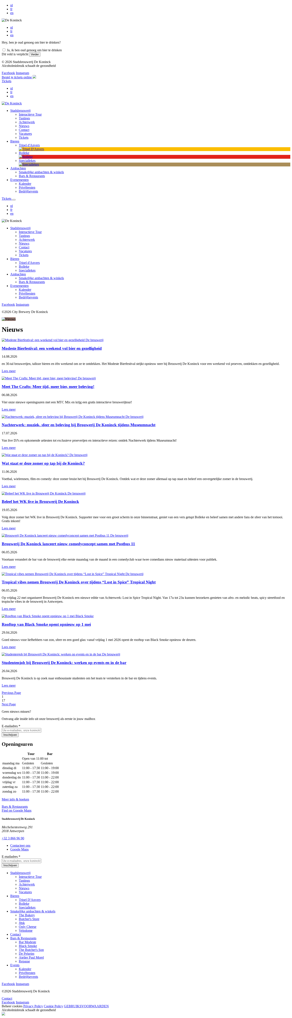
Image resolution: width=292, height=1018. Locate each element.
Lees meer (9, 371)
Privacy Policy (33, 1006)
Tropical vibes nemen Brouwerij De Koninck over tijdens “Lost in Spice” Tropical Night (79, 582)
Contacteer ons (20, 845)
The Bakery (27, 915)
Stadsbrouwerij (20, 228)
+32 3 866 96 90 (13, 838)
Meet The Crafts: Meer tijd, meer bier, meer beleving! (48, 386)
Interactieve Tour (30, 232)
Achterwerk (27, 239)
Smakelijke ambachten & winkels (41, 278)
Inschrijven (10, 734)
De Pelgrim (26, 953)
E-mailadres (11, 726)
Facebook (8, 73)
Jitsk (22, 923)
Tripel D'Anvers (30, 900)
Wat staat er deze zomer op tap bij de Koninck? (43, 463)
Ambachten (18, 274)
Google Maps (19, 849)
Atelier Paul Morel (31, 957)
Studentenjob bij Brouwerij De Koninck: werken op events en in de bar (64, 662)
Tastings (24, 236)
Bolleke (24, 266)
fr (11, 9)
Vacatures (25, 251)
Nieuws (24, 243)
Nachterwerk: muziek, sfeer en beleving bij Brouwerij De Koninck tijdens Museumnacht (78, 425)
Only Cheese (27, 926)
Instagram (22, 73)
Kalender (25, 289)
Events (14, 965)
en (11, 13)
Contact (24, 247)
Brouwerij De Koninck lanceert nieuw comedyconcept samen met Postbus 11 (68, 544)
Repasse (24, 961)
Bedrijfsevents (28, 297)
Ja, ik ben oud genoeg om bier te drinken (34, 50)
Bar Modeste (27, 942)
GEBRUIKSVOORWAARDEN (86, 1006)
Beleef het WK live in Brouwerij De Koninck (40, 501)
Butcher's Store (29, 919)
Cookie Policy (53, 1006)
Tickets (6, 81)
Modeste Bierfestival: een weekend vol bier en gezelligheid (52, 348)
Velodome (25, 930)
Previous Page (11, 693)
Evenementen (19, 286)
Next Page (9, 704)
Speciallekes (27, 270)
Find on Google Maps (16, 810)
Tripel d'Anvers (29, 262)
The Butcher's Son (31, 950)
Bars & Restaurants (32, 282)
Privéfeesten (27, 293)
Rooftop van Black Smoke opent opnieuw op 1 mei (46, 624)
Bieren (14, 259)
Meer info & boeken (15, 799)
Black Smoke (28, 946)
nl (11, 5)
